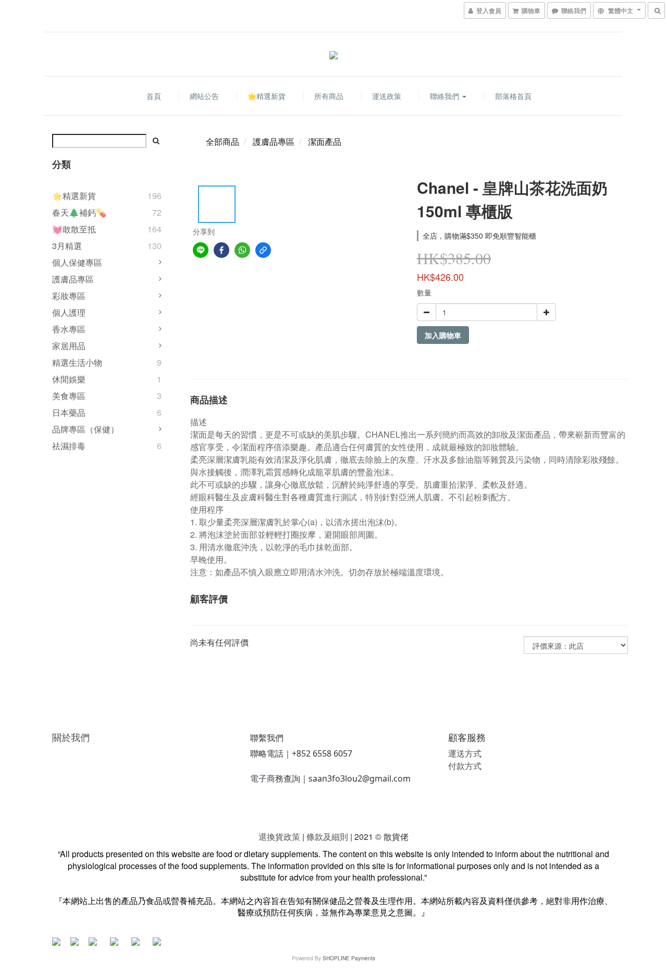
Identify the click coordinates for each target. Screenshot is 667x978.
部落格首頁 (513, 96)
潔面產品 (324, 141)
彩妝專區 (68, 296)
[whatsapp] (242, 250)
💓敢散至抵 (74, 229)
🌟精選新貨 (267, 96)
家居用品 (68, 346)
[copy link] (263, 250)
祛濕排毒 (68, 446)
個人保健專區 (77, 262)
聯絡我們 (445, 96)
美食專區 (68, 396)
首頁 (153, 96)
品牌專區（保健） (85, 429)
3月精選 (67, 246)
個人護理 (68, 312)
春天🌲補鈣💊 (79, 212)
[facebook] (221, 250)
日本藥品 (68, 412)
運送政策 (386, 96)
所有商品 (328, 96)
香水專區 (68, 329)
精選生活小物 (77, 362)
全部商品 (222, 141)
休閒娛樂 (68, 379)
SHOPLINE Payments (349, 958)
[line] (200, 250)
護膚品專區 (73, 279)
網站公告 (204, 96)
